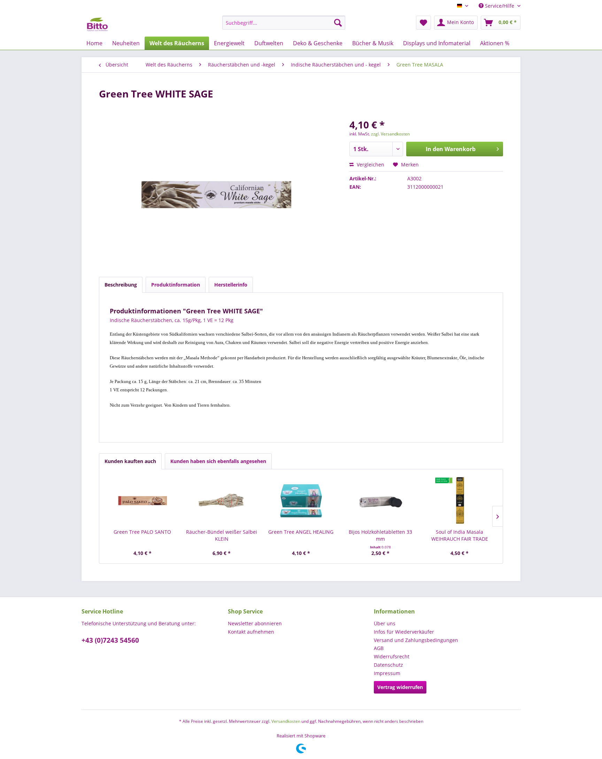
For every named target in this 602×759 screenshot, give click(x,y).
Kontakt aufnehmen (251, 631)
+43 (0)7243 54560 (110, 640)
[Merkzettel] (423, 23)
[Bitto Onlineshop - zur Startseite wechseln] (97, 24)
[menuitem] (283, 23)
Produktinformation (175, 284)
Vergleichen (369, 164)
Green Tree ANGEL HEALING (300, 532)
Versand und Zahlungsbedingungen (416, 640)
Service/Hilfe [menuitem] (500, 5)
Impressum (387, 673)
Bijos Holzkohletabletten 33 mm (380, 535)
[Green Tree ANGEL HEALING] (301, 500)
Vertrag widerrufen (400, 687)
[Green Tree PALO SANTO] (142, 500)
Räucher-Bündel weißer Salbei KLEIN (221, 535)
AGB (379, 648)
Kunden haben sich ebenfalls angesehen (218, 461)
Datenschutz (388, 665)
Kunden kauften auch (130, 461)
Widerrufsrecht (391, 656)
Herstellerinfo (230, 284)
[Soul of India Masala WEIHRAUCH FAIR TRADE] (459, 500)
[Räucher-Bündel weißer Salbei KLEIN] (222, 500)
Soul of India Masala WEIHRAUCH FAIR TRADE (459, 535)
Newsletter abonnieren (255, 623)
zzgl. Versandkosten (390, 134)
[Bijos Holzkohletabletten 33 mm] (380, 500)
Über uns (384, 623)
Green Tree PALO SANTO (142, 532)
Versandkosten (285, 721)
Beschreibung (121, 284)
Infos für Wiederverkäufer (404, 631)
